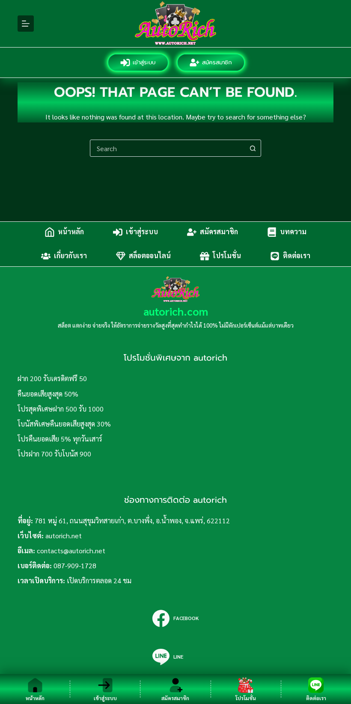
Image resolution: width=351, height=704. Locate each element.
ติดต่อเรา (296, 255)
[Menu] (26, 23)
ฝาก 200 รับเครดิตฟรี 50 (52, 378)
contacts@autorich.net (71, 550)
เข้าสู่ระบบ (144, 62)
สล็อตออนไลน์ (150, 255)
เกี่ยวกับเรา (70, 255)
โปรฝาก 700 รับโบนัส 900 (54, 453)
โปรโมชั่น (227, 255)
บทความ (293, 231)
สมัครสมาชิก (217, 62)
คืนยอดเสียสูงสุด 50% (48, 393)
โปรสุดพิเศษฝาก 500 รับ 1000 (61, 408)
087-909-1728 (75, 565)
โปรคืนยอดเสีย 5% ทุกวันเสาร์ (60, 438)
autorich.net (63, 535)
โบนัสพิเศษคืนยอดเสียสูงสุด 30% (64, 423)
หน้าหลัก (71, 231)
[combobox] (167, 148)
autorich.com (175, 311)
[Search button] (252, 148)
